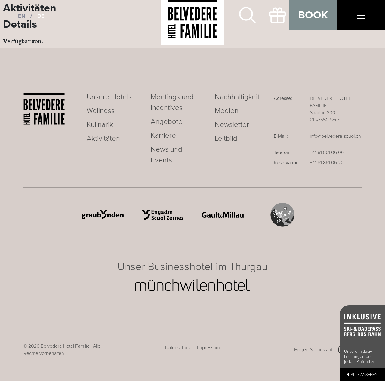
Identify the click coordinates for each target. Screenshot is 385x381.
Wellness (101, 110)
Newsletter (232, 124)
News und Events (166, 154)
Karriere (163, 135)
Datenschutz (178, 348)
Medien (227, 110)
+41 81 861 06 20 (327, 163)
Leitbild (226, 138)
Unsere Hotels (109, 97)
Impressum (208, 348)
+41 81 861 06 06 (327, 152)
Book (313, 15)
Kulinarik (100, 124)
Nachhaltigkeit (237, 97)
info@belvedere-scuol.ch (335, 136)
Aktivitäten (103, 138)
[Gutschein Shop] (274, 15)
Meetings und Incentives (172, 102)
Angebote (167, 121)
